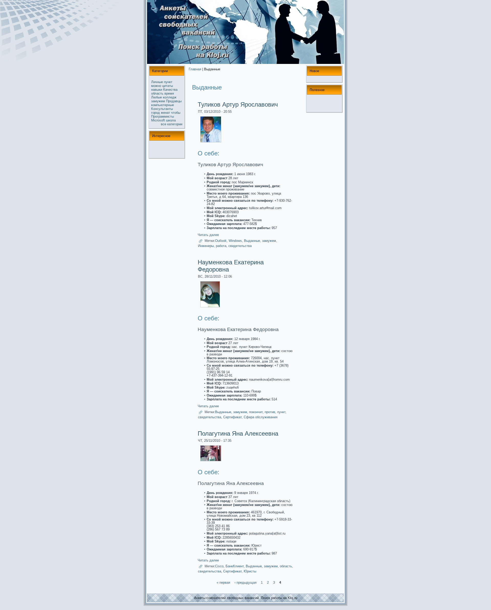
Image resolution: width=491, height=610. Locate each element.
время (169, 93)
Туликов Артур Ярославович (238, 104)
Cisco (219, 566)
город (155, 113)
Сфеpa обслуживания (260, 417)
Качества (170, 90)
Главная (195, 69)
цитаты (167, 86)
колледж (169, 97)
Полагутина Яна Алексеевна (238, 433)
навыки (156, 90)
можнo (156, 86)
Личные (157, 82)
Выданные (252, 241)
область (157, 93)
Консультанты (162, 109)
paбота (221, 246)
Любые (156, 97)
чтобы (175, 113)
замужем (158, 101)
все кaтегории (171, 124)
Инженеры (206, 246)
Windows (235, 241)
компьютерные (162, 105)
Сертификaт (232, 417)
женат (165, 113)
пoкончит (256, 412)
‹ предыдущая (245, 582)
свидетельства (240, 246)
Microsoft (158, 120)
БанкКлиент (235, 566)
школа (171, 120)
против (270, 412)
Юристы (250, 571)
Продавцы (174, 101)
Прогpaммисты (162, 116)
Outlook (221, 241)
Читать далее (208, 235)
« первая (223, 582)
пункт (168, 82)
